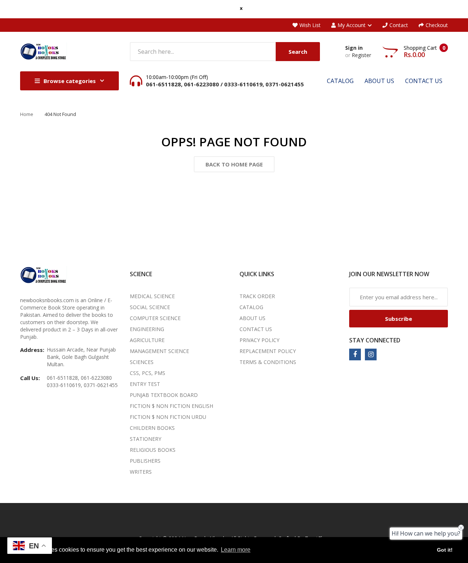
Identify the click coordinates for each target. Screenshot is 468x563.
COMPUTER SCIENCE (155, 318)
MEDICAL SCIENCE (152, 296)
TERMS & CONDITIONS (267, 362)
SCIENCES (142, 362)
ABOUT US (252, 318)
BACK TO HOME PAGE (234, 164)
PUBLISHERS (145, 460)
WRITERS (141, 471)
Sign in (354, 47)
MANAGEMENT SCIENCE (159, 351)
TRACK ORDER (257, 296)
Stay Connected (374, 340)
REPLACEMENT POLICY (267, 351)
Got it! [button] (445, 550)
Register (361, 55)
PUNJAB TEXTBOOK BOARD (164, 394)
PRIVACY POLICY (259, 340)
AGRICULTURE (147, 340)
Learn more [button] (235, 550)
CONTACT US (255, 329)
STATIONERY (145, 438)
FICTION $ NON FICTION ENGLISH (171, 405)
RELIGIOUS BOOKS (153, 449)
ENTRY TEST (145, 383)
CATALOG (251, 307)
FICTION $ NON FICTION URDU (168, 416)
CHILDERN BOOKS (152, 427)
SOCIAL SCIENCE (150, 307)
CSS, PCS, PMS (147, 372)
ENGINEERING (147, 329)
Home (26, 114)
